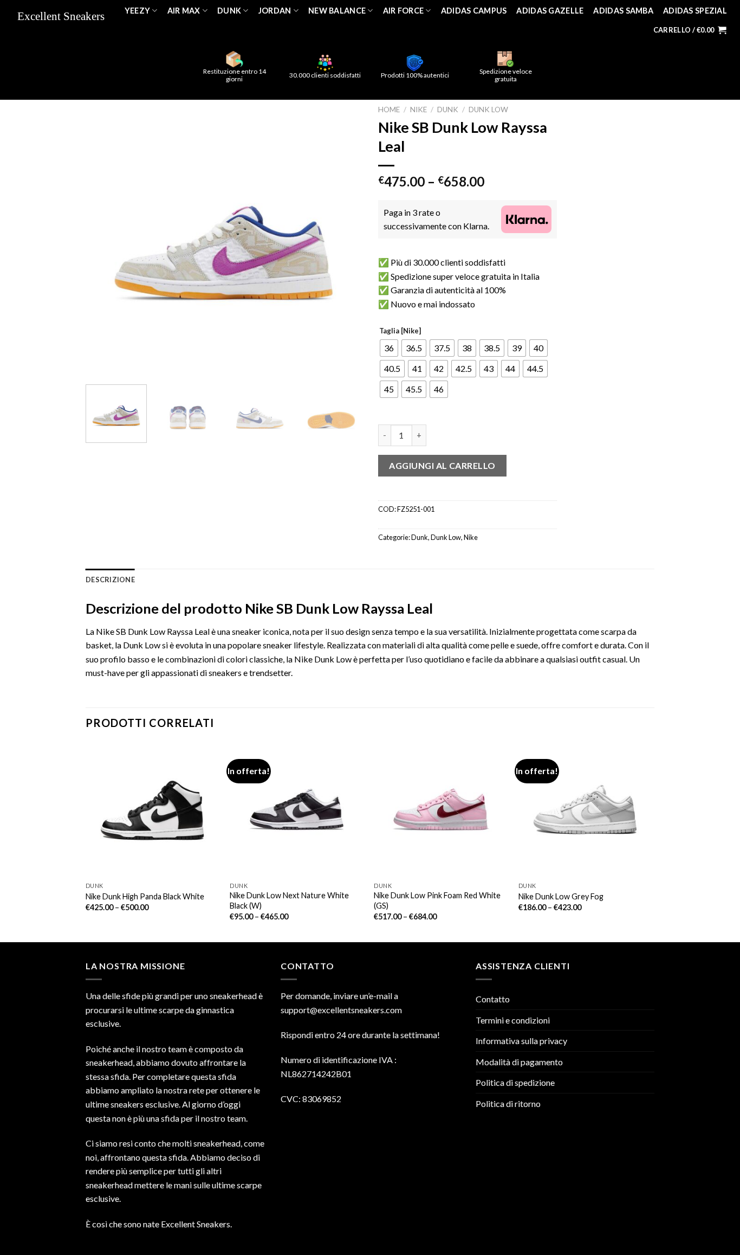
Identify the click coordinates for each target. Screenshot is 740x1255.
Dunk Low (488, 109)
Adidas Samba (623, 10)
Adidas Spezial (695, 10)
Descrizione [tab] (110, 579)
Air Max (183, 10)
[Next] (343, 238)
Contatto (493, 999)
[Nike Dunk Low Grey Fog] (585, 810)
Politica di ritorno (508, 1103)
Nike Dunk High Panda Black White (145, 896)
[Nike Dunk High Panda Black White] (152, 810)
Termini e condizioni (513, 1020)
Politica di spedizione (515, 1082)
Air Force (403, 10)
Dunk (229, 10)
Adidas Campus (474, 10)
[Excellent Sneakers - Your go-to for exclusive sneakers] (64, 17)
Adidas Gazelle (549, 10)
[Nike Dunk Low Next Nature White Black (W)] (296, 810)
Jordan (274, 10)
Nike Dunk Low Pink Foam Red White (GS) (437, 900)
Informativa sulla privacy (521, 1040)
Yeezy (137, 10)
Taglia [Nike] (400, 331)
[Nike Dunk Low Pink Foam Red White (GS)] (441, 810)
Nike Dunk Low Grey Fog (560, 896)
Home (389, 109)
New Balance (337, 10)
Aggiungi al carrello (442, 465)
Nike (418, 109)
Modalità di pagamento (519, 1062)
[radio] (389, 348)
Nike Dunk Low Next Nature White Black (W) (289, 900)
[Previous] (104, 238)
